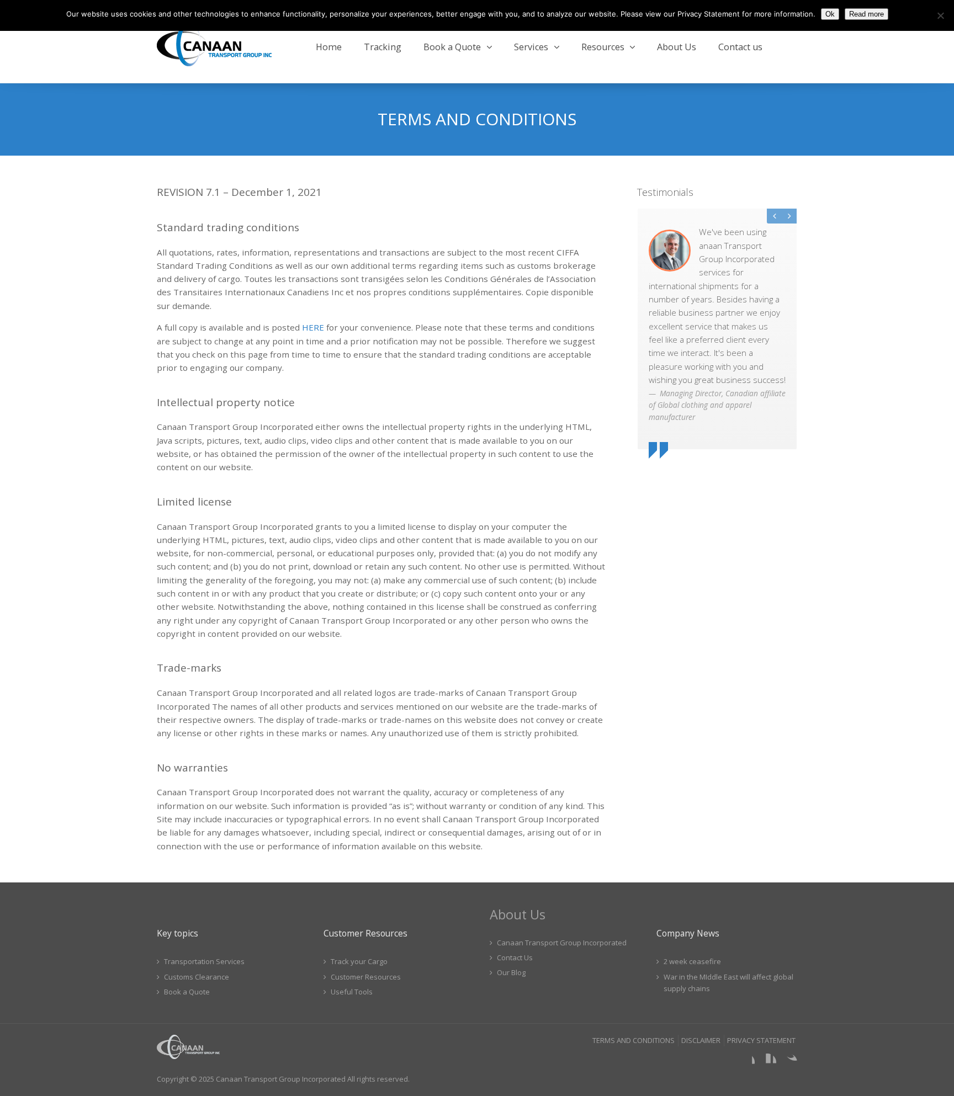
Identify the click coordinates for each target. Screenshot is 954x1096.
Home (329, 47)
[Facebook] (746, 1062)
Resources (602, 47)
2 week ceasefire (692, 961)
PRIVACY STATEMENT (761, 1040)
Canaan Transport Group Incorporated (562, 943)
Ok (830, 14)
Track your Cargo (359, 961)
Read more (866, 14)
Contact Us (515, 957)
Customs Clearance (196, 977)
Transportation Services (204, 961)
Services (531, 47)
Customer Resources (366, 977)
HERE (313, 327)
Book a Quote (452, 47)
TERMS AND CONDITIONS (633, 1040)
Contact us (740, 47)
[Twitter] (788, 1062)
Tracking (382, 47)
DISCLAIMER (700, 1040)
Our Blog (511, 972)
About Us (676, 47)
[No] (940, 15)
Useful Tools (352, 992)
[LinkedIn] (767, 1062)
